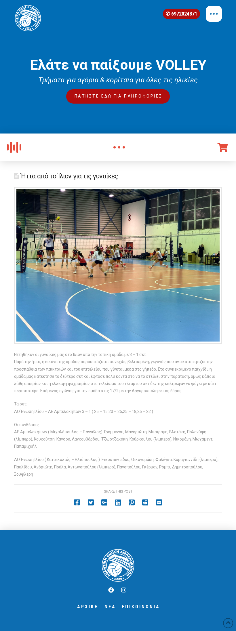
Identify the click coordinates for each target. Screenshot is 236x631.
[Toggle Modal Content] (119, 147)
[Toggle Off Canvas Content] (214, 14)
